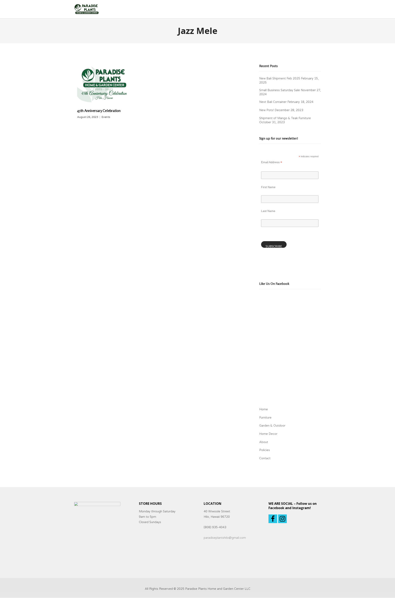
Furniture (265, 417)
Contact (265, 458)
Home (263, 409)
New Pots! (266, 110)
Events (106, 117)
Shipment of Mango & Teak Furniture (285, 118)
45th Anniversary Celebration (99, 110)
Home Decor (268, 434)
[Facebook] (272, 518)
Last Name (268, 211)
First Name (268, 187)
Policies (264, 450)
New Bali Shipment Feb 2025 (279, 78)
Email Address (271, 162)
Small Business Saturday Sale (279, 90)
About (263, 442)
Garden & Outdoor (272, 425)
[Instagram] (282, 518)
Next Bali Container (273, 102)
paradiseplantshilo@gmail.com (225, 538)
